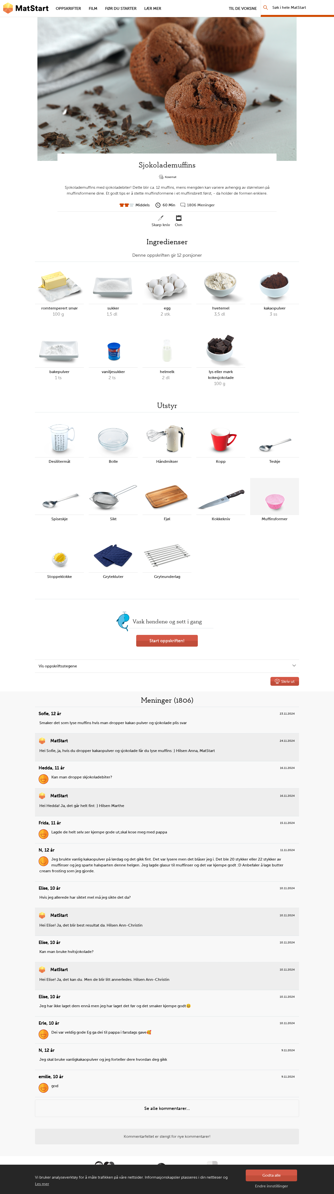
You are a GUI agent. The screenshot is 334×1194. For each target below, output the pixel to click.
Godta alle (271, 1175)
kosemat (170, 177)
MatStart (26, 8)
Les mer (42, 1184)
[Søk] (265, 7)
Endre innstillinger (271, 1186)
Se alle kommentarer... (167, 1108)
